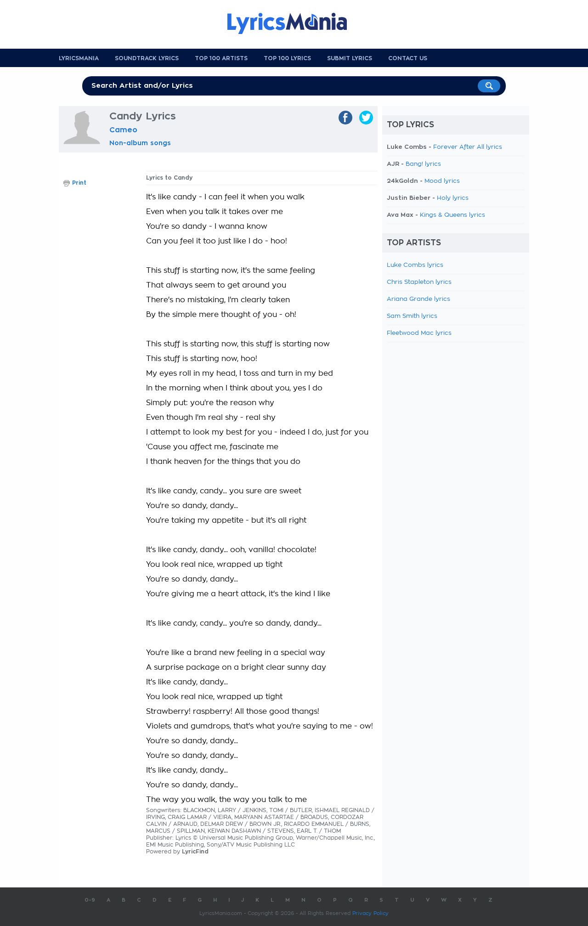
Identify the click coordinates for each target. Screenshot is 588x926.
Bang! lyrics (423, 164)
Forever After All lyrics (467, 147)
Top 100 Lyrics (287, 58)
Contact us (407, 58)
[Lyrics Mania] (294, 23)
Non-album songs (140, 143)
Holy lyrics (453, 198)
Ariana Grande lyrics (418, 299)
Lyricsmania (79, 58)
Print (79, 183)
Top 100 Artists (221, 58)
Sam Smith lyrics (412, 316)
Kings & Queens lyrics (452, 215)
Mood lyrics (442, 181)
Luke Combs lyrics (415, 265)
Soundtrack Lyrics (147, 58)
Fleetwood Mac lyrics (419, 333)
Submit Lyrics (349, 58)
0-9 (90, 900)
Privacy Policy (370, 913)
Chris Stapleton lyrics (419, 282)
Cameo (123, 130)
